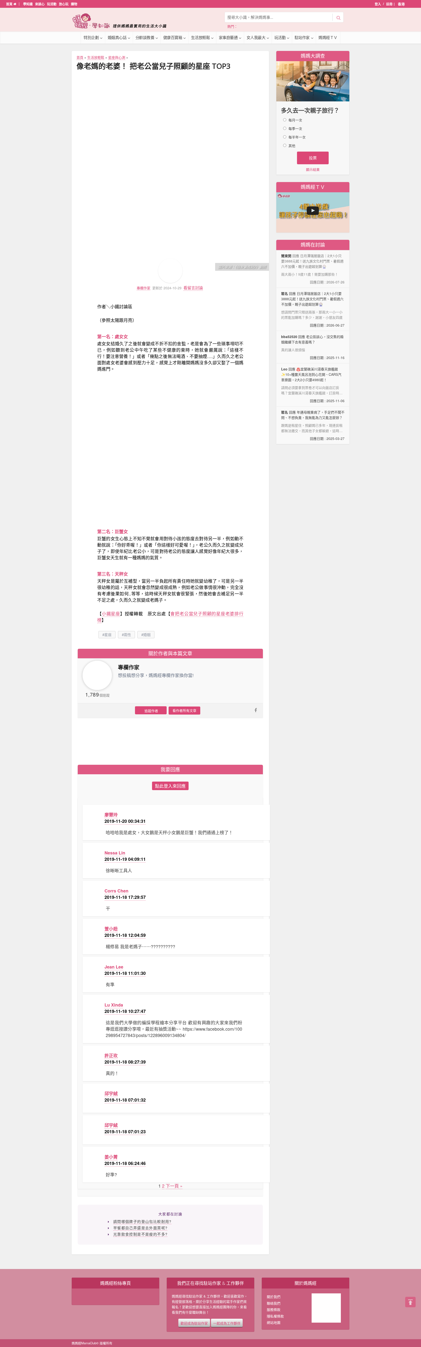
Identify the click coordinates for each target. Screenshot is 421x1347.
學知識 (28, 3)
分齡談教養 (144, 37)
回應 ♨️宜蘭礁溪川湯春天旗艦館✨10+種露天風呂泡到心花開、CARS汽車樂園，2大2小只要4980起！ (312, 385)
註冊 (389, 3)
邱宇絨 (111, 1093)
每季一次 (295, 128)
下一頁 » (174, 1185)
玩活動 (52, 3)
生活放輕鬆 (200, 37)
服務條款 (273, 1309)
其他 (291, 145)
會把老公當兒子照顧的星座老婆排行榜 (170, 616)
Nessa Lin (115, 853)
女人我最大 (256, 37)
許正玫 (111, 1055)
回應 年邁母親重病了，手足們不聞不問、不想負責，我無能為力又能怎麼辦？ (312, 425)
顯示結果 (313, 169)
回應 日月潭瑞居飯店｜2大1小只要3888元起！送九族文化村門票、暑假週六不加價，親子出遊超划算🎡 (312, 309)
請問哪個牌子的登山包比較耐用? (142, 1221)
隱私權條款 (275, 1316)
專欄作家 (143, 288)
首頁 (9, 3)
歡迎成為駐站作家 (194, 1322)
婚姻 (147, 634)
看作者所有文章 (184, 710)
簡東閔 (286, 255)
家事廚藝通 (228, 37)
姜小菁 (111, 1157)
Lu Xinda (114, 1005)
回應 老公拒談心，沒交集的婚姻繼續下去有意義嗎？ (312, 347)
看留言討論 (193, 288)
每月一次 (295, 119)
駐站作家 (302, 37)
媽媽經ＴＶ (327, 37)
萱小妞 (111, 929)
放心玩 (63, 3)
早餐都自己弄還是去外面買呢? (140, 1227)
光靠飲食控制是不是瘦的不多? (140, 1234)
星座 (108, 634)
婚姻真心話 (117, 37)
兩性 (127, 634)
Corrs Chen (116, 891)
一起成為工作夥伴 (226, 1322)
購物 (74, 3)
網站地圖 (273, 1322)
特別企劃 (91, 37)
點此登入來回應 (170, 786)
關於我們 (273, 1296)
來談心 (40, 3)
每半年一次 (297, 137)
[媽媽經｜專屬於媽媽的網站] (122, 21)
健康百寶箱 (172, 37)
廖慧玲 (111, 815)
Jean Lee (114, 967)
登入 (378, 3)
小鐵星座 (111, 613)
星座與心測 (116, 57)
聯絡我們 (273, 1303)
